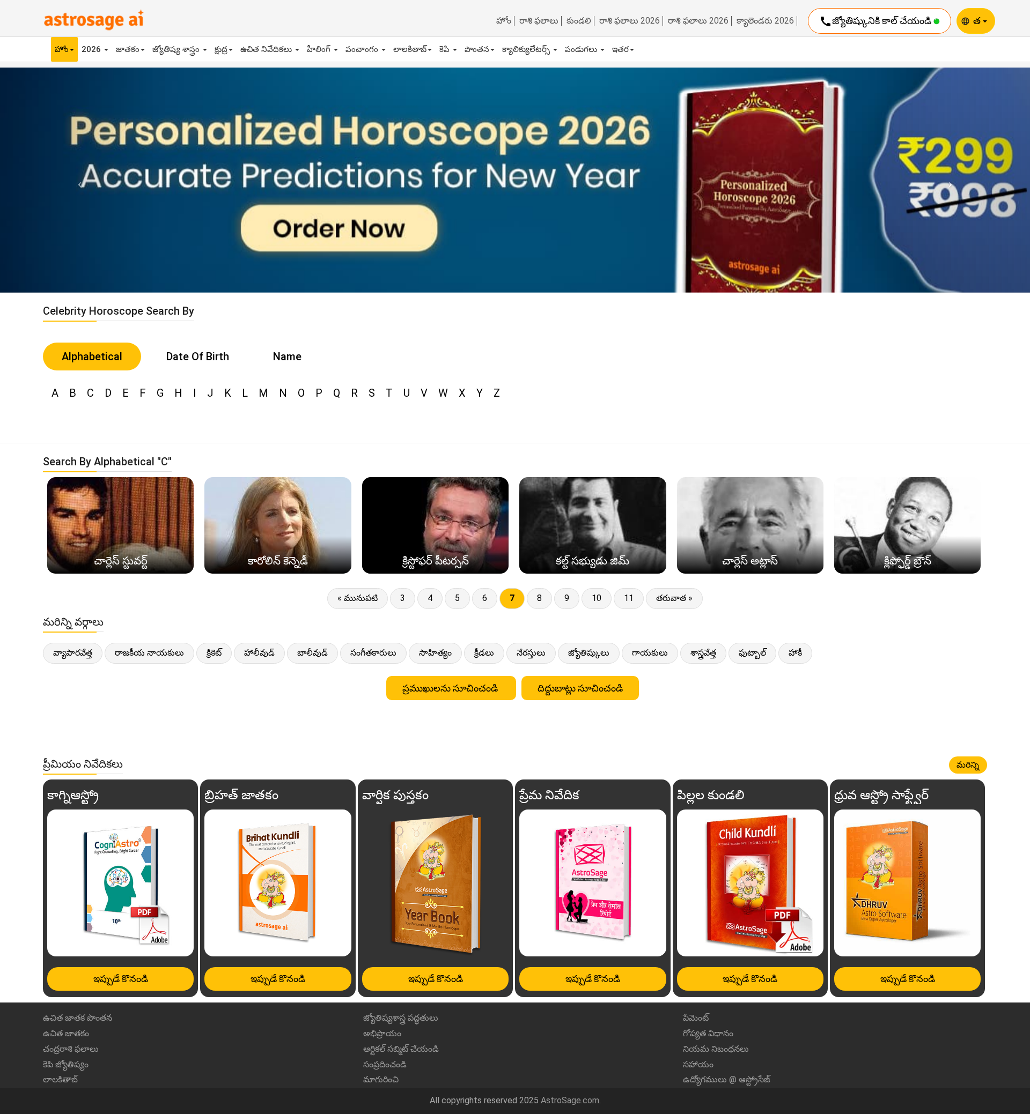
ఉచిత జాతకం (66, 1033)
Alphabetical (92, 356)
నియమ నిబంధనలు (716, 1049)
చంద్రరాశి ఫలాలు (71, 1049)
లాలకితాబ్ (409, 49)
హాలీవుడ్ (259, 653)
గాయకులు (650, 653)
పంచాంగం (362, 49)
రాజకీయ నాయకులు (149, 653)
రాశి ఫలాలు (538, 21)
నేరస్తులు (531, 653)
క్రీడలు (484, 653)
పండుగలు (582, 49)
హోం (503, 21)
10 (596, 598)
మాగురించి (381, 1079)
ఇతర (620, 49)
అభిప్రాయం (382, 1033)
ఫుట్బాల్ (752, 653)
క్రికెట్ (214, 653)
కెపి (445, 49)
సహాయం (698, 1064)
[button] (77, 180)
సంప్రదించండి (385, 1064)
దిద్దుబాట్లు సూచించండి (580, 688)
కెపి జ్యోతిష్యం (66, 1064)
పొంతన (477, 49)
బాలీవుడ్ (312, 653)
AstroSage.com (570, 1100)
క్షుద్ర (221, 49)
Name (287, 356)
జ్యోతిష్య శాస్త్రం (177, 49)
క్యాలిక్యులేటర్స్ (527, 49)
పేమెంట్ (696, 1018)
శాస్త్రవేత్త (703, 653)
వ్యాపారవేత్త (72, 653)
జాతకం (127, 49)
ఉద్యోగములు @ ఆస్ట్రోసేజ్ (726, 1079)
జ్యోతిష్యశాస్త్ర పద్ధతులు (400, 1018)
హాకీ (795, 653)
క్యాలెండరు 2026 (765, 21)
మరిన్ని (968, 765)
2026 (92, 49)
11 (629, 598)
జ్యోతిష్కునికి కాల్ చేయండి (876, 21)
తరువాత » (674, 598)
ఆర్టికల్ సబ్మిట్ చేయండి (401, 1049)
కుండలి (578, 21)
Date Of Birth (197, 356)
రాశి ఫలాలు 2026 (629, 21)
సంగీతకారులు (373, 653)
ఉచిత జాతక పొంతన (77, 1018)
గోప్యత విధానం (708, 1033)
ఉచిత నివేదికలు (267, 49)
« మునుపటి (357, 598)
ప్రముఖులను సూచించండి (451, 688)
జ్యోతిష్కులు (588, 653)
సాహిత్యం (435, 653)
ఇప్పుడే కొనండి (120, 978)
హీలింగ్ (320, 49)
